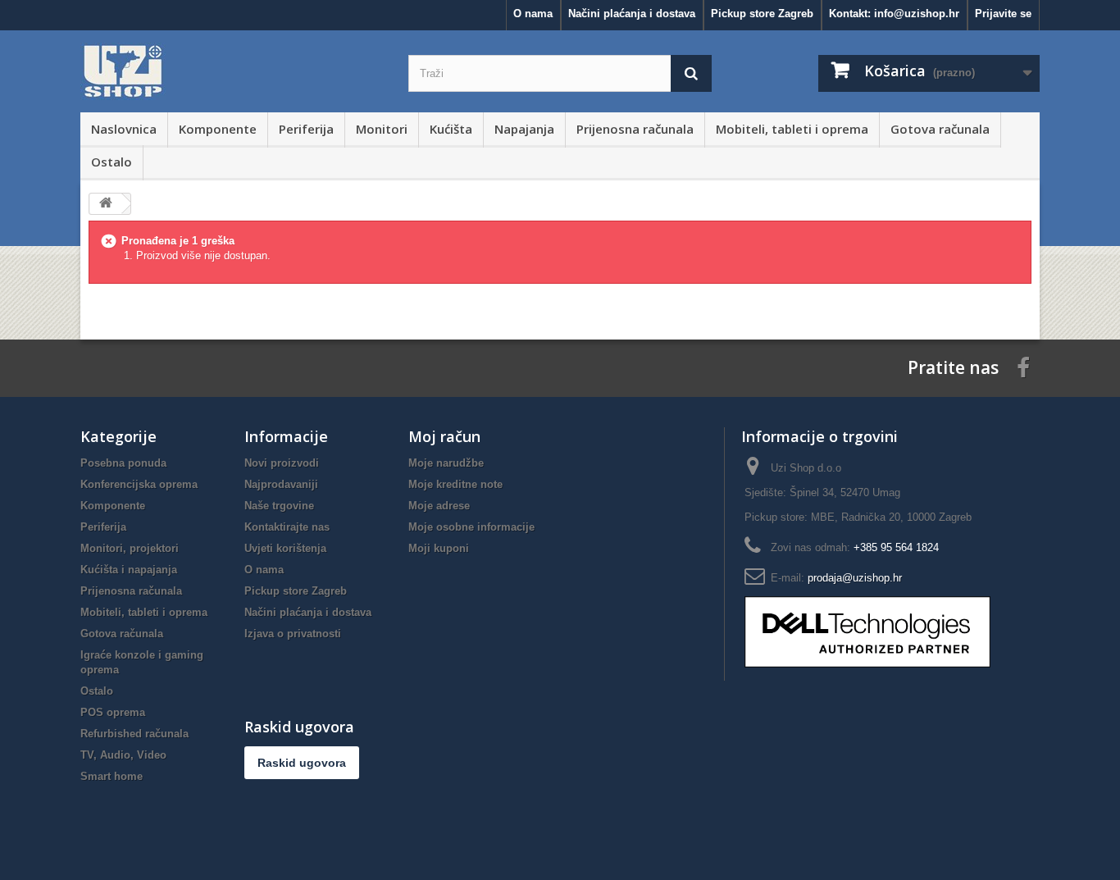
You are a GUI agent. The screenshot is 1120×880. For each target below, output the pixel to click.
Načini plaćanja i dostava (631, 13)
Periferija (306, 129)
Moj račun (444, 436)
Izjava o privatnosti (292, 633)
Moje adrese (439, 505)
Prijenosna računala (635, 129)
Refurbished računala (134, 733)
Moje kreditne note (455, 484)
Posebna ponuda (123, 463)
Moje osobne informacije (471, 527)
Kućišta (451, 129)
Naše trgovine (279, 505)
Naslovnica (124, 129)
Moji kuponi (438, 548)
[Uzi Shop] (232, 71)
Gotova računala (940, 129)
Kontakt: (894, 13)
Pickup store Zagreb (762, 13)
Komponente (218, 129)
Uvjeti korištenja (285, 548)
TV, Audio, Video (123, 755)
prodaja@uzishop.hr (855, 578)
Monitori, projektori (129, 548)
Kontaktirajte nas (287, 527)
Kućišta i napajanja (128, 569)
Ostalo (111, 161)
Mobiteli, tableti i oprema (792, 129)
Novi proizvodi (281, 463)
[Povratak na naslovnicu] (105, 204)
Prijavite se (1003, 13)
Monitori (381, 129)
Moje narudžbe (446, 463)
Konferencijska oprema (139, 484)
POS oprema (112, 712)
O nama (533, 13)
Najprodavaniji (281, 484)
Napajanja (524, 129)
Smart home (111, 776)
